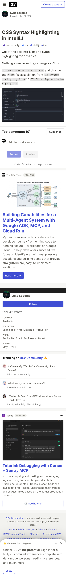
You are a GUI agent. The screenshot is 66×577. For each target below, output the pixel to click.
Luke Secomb (18, 12)
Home (12, 529)
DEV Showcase (41, 538)
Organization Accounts (18, 538)
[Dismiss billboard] (61, 543)
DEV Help (34, 534)
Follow (33, 304)
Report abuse (44, 164)
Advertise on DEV (52, 534)
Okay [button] (9, 570)
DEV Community (31, 358)
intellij (34, 45)
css (25, 45)
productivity (11, 45)
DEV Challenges (26, 529)
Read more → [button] (13, 275)
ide (44, 45)
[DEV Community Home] (13, 4)
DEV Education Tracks (14, 534)
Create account (52, 4)
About (55, 538)
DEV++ (41, 529)
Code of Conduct (23, 164)
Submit (14, 154)
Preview (31, 154)
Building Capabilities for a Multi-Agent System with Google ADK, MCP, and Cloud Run (29, 222)
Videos (51, 529)
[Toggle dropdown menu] (61, 174)
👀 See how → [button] (33, 503)
